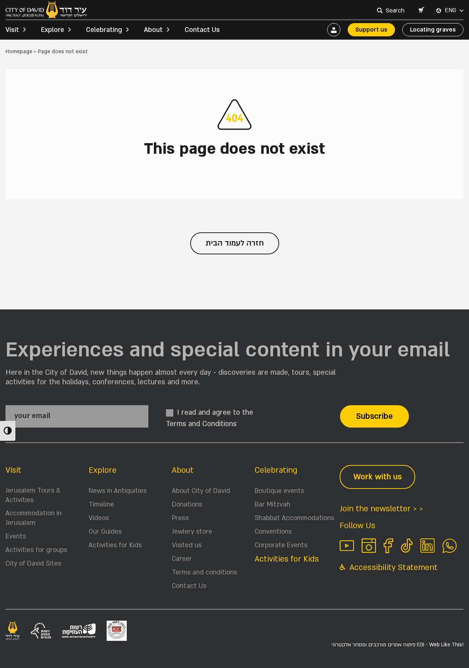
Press (180, 518)
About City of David (201, 491)
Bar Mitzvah (272, 504)
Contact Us (202, 30)
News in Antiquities (118, 491)
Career (182, 559)
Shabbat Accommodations (294, 518)
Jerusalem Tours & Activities (32, 495)
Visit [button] (12, 30)
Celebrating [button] (104, 30)
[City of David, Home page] (46, 9)
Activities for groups (36, 550)
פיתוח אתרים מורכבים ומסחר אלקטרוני (398, 644)
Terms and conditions (204, 572)
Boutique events (279, 491)
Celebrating (276, 470)
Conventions (273, 531)
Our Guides (105, 531)
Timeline (101, 504)
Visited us (187, 545)
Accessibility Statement (392, 567)
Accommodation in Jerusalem (33, 518)
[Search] (380, 10)
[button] (421, 11)
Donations (187, 504)
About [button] (153, 30)
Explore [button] (52, 30)
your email (32, 416)
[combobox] (396, 11)
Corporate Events (281, 545)
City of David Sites (33, 563)
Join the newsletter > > (381, 509)
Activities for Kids (115, 545)
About (182, 470)
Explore (103, 470)
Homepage (18, 51)
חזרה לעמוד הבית (235, 243)
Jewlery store (192, 531)
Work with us (377, 477)
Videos (99, 518)
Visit (13, 470)
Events (15, 536)
